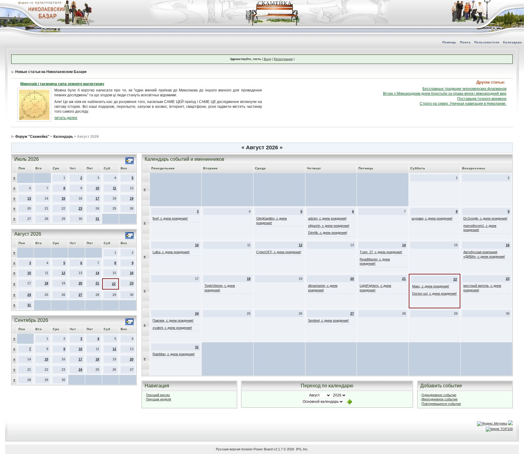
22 (114, 284)
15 (63, 198)
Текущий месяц (158, 395)
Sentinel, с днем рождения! (328, 320)
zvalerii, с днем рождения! (172, 328)
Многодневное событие (440, 399)
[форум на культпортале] (39, 2)
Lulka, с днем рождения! (171, 252)
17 (97, 198)
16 (131, 273)
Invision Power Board (257, 449)
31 (97, 218)
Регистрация (283, 59)
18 (46, 283)
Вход (267, 59)
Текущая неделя (158, 399)
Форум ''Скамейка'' (32, 136)
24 (29, 295)
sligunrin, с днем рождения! (328, 225)
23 (80, 208)
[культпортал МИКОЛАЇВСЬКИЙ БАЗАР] (45, 12)
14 (97, 273)
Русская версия (228, 449)
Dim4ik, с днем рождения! (327, 232)
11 (114, 188)
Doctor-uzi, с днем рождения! (434, 293)
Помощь (449, 42)
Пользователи (486, 42)
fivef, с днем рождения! (170, 218)
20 (80, 283)
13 (29, 198)
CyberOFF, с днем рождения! (278, 252)
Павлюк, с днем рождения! (173, 320)
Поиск (465, 42)
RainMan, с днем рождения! (174, 354)
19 (131, 198)
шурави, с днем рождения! (431, 218)
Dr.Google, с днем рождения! (485, 218)
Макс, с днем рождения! (430, 286)
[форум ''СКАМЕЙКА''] (273, 3)
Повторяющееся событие (441, 404)
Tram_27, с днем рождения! (381, 252)
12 (63, 273)
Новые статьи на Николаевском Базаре (51, 72)
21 (97, 283)
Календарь (512, 42)
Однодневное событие (439, 395)
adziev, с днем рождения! (327, 218)
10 (97, 188)
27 (80, 295)
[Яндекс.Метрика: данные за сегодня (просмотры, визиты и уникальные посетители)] (492, 423)
